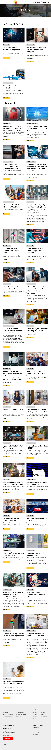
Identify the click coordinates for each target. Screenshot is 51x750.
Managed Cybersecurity (8, 714)
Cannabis (35, 714)
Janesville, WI (35, 731)
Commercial (35, 716)
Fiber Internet (18, 716)
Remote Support (8, 738)
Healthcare (42, 712)
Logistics (42, 714)
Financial (34, 721)
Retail (41, 721)
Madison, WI (35, 729)
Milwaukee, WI (36, 732)
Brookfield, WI (35, 734)
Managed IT (5, 712)
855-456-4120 (45, 2)
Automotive (35, 712)
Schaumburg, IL (36, 727)
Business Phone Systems (20, 714)
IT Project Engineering (7, 716)
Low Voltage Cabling (19, 712)
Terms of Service (45, 744)
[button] (3, 2)
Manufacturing (43, 716)
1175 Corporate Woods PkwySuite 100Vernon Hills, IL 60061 (9, 733)
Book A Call (36, 2)
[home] (18, 2)
